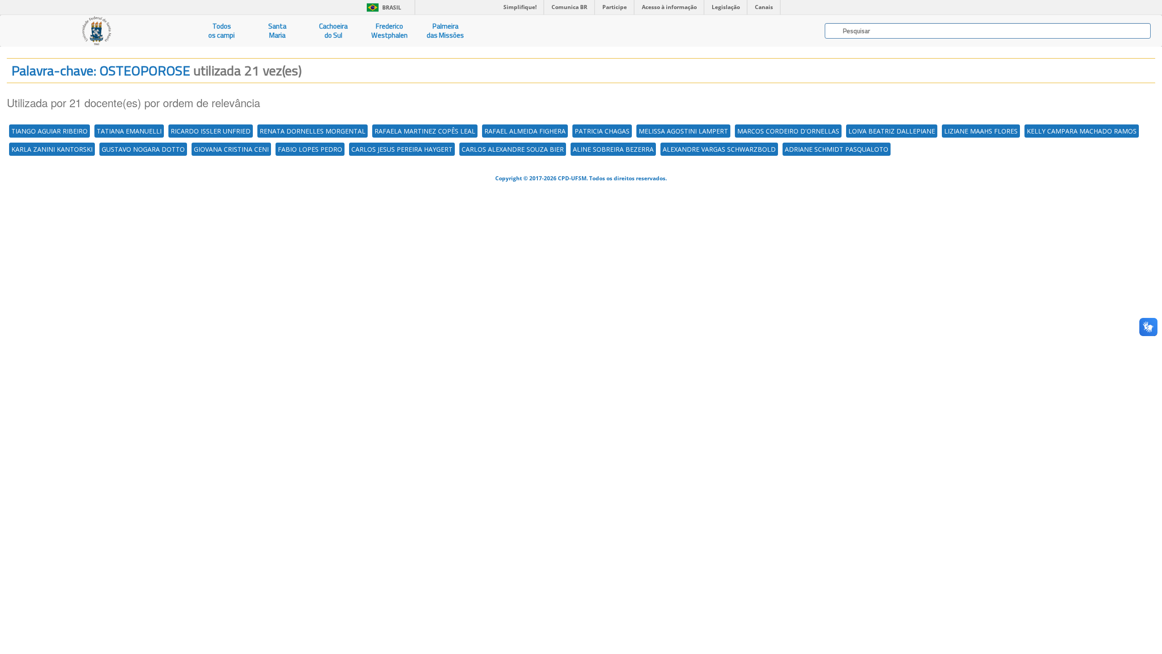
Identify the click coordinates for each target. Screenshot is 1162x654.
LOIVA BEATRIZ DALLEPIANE (891, 131)
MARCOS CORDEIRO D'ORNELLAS (788, 131)
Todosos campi (221, 30)
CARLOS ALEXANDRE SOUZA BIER (513, 149)
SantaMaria (277, 30)
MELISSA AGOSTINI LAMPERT (683, 131)
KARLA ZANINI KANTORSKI (52, 149)
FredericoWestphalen (389, 30)
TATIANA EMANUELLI (129, 131)
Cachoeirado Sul (333, 30)
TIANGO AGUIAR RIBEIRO (49, 131)
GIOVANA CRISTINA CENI (231, 149)
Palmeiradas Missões (445, 30)
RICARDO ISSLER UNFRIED (211, 131)
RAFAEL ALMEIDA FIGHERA (525, 131)
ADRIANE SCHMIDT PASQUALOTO (836, 149)
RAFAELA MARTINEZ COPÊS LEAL (424, 131)
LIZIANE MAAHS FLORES (981, 131)
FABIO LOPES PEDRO (310, 149)
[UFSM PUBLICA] (97, 31)
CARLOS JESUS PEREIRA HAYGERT (402, 149)
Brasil (382, 7)
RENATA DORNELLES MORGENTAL (312, 131)
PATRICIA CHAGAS (602, 131)
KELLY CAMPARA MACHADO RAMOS (1082, 131)
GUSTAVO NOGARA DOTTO (143, 149)
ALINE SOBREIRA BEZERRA (613, 149)
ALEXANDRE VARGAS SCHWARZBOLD (719, 149)
